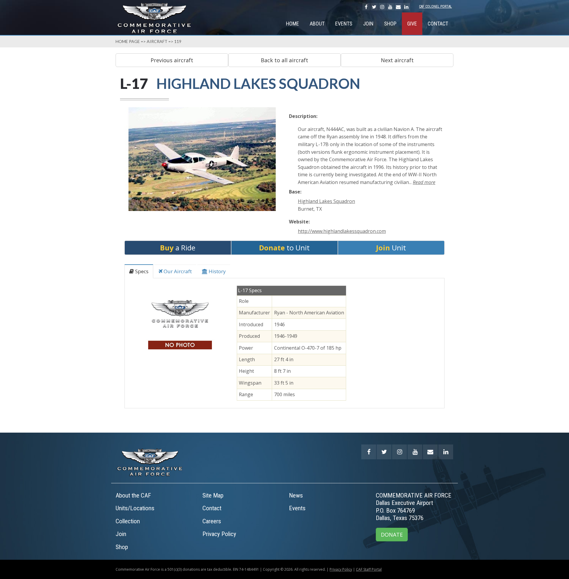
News (296, 495)
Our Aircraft (177, 271)
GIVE (412, 23)
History (216, 271)
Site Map (212, 495)
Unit (391, 247)
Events (343, 23)
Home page (128, 41)
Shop (390, 23)
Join (368, 23)
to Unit (284, 247)
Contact (438, 23)
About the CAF (133, 495)
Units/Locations (135, 508)
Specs (141, 271)
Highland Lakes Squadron (326, 201)
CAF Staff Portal (369, 569)
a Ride (177, 247)
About (317, 23)
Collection (128, 521)
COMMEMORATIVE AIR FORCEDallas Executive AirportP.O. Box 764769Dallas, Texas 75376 (413, 507)
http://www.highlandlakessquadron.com (342, 231)
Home (292, 23)
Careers (211, 521)
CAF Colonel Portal (435, 6)
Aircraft (157, 41)
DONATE (392, 534)
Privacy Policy (219, 534)
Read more (424, 182)
